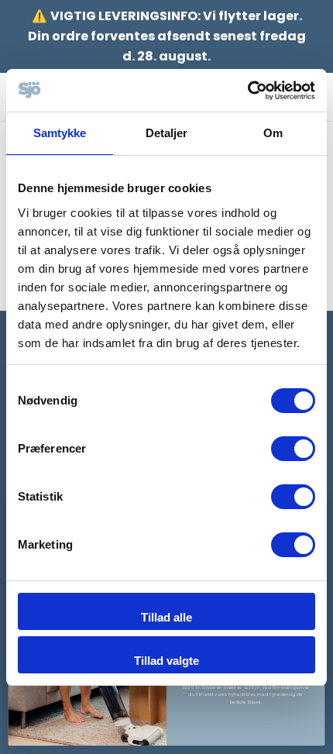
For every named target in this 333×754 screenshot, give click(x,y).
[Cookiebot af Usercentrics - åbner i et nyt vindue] (247, 91)
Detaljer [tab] (167, 132)
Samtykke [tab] (60, 132)
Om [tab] (273, 132)
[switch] (293, 448)
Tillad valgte (166, 660)
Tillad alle (166, 617)
